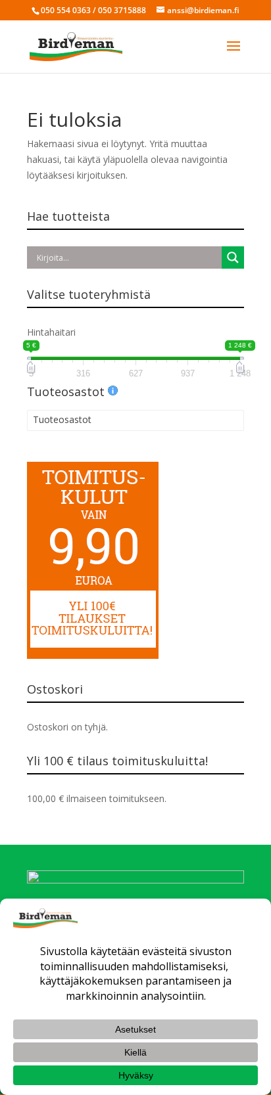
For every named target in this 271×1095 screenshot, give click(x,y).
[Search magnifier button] (233, 257)
